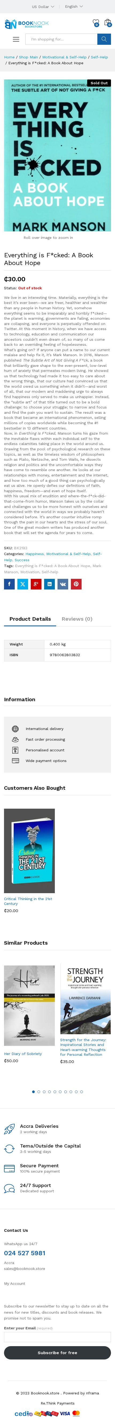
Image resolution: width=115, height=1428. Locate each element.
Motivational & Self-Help (68, 554)
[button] (16, 889)
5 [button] (54, 1091)
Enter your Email (28, 1328)
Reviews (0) (77, 618)
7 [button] (65, 1091)
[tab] (30, 621)
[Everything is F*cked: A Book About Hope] (9, 584)
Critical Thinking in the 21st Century (28, 901)
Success (22, 560)
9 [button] (76, 1091)
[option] (29, 865)
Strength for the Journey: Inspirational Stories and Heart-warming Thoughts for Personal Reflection (83, 1047)
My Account (14, 1283)
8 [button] (71, 1091)
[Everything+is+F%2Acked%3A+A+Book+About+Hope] (22, 584)
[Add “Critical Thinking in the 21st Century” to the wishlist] (40, 889)
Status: (10, 288)
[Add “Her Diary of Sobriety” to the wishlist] (40, 1044)
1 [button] (33, 1091)
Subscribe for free (57, 1352)
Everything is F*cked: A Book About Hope (52, 566)
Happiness (34, 554)
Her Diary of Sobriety (23, 1054)
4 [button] (49, 1091)
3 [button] (44, 1091)
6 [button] (60, 1091)
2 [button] (38, 1091)
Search (104, 39)
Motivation (29, 572)
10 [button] (81, 1091)
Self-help (50, 572)
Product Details (30, 618)
